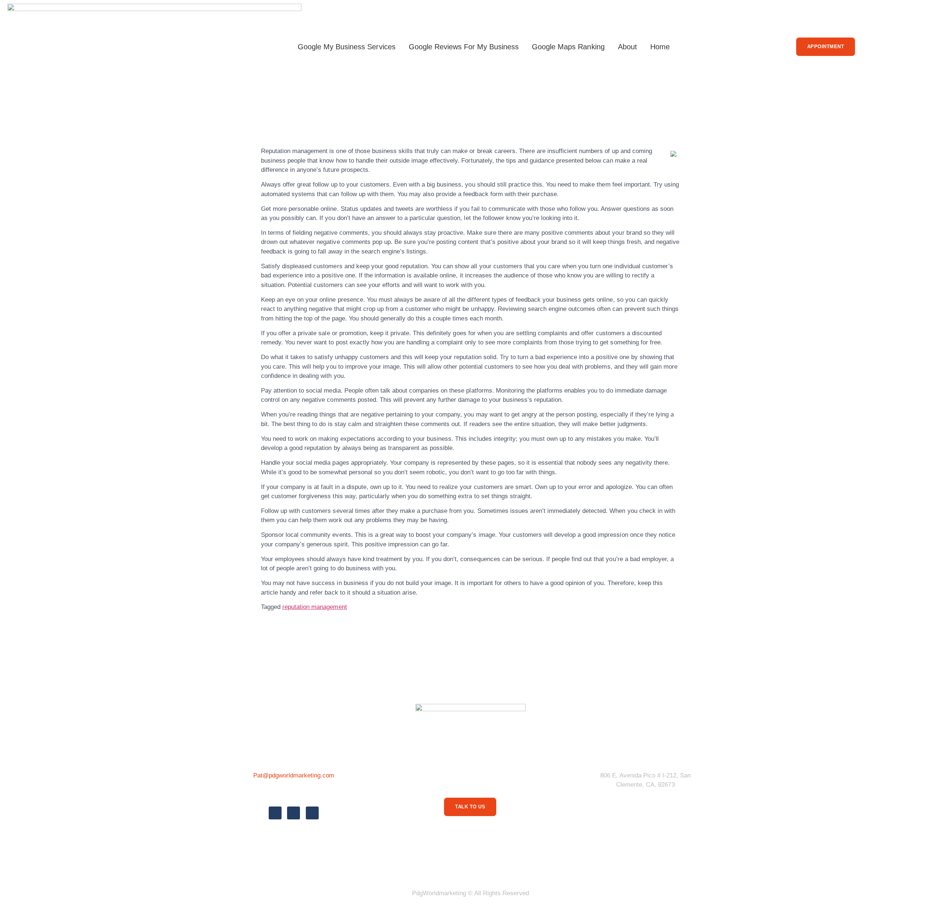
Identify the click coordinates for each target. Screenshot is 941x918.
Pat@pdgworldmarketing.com (293, 775)
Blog (531, 865)
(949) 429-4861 (293, 792)
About (627, 47)
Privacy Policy (387, 865)
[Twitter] (293, 813)
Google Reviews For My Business (464, 47)
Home (660, 47)
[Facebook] (275, 813)
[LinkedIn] (312, 813)
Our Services (492, 865)
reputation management (314, 606)
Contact (562, 865)
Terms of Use (440, 865)
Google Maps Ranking (568, 47)
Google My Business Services (347, 47)
